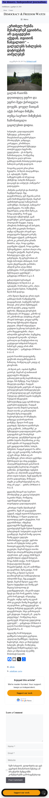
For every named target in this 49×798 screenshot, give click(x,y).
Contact (11, 10)
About (5, 10)
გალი (20, 671)
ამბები (12, 667)
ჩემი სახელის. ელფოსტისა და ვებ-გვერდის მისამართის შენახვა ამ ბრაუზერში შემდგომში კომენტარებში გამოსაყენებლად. (25, 770)
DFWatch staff (31, 61)
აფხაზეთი (13, 671)
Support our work (24, 692)
